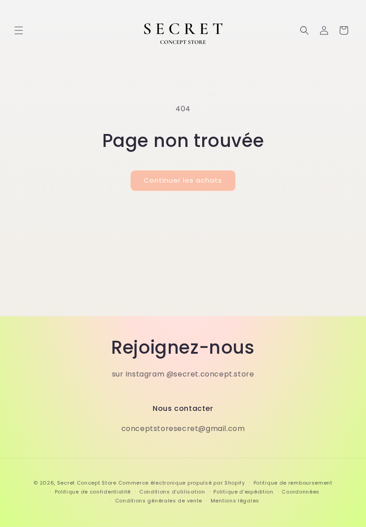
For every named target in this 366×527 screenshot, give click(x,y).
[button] (19, 30)
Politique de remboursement (293, 482)
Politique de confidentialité (93, 491)
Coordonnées (301, 491)
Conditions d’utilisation (172, 491)
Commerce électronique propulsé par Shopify (181, 482)
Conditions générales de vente (158, 500)
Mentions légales (235, 500)
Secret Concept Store (86, 482)
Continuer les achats (183, 180)
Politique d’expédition (243, 491)
